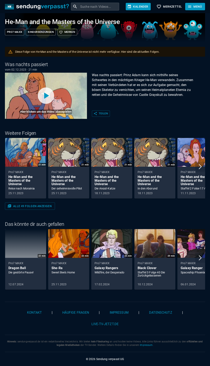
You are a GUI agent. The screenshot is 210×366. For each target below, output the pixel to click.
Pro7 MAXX (14, 31)
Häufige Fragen (75, 312)
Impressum (119, 312)
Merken (67, 32)
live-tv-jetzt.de (105, 324)
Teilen (101, 113)
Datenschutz (160, 312)
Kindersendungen (41, 31)
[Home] (38, 6)
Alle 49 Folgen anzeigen (29, 206)
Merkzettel (169, 6)
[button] (200, 167)
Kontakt (34, 312)
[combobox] (99, 6)
